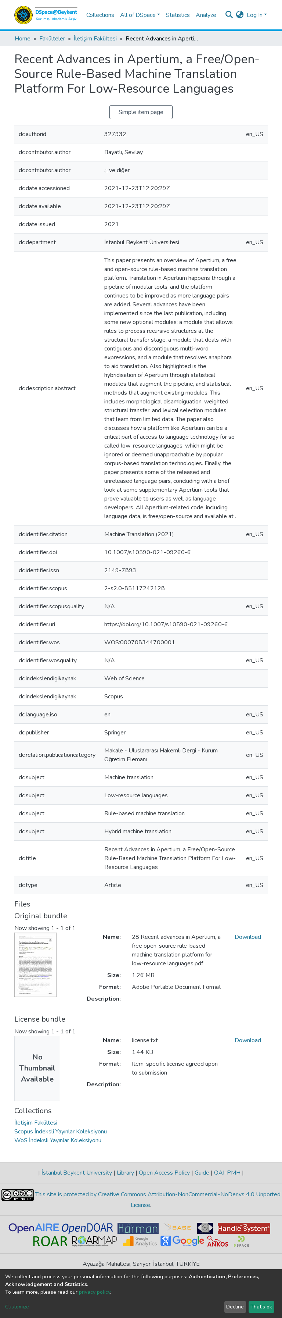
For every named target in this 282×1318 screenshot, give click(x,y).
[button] (240, 15)
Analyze (206, 15)
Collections (100, 15)
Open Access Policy (164, 1173)
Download (248, 937)
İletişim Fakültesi (95, 39)
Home (22, 39)
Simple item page (141, 112)
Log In (255, 15)
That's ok (261, 1306)
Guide (202, 1173)
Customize (17, 1306)
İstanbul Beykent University (76, 1173)
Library (125, 1173)
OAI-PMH (227, 1173)
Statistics (178, 15)
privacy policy (94, 1292)
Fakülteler (52, 39)
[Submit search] (229, 15)
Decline (235, 1306)
